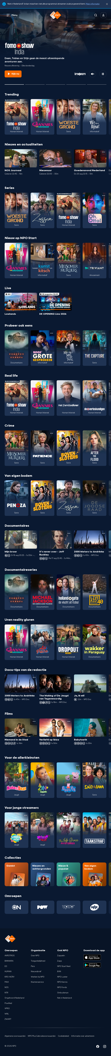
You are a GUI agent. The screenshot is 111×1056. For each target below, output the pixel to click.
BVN (59, 972)
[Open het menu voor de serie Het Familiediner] (77, 383)
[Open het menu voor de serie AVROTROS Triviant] (103, 245)
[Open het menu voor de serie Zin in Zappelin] (51, 765)
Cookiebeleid (63, 1036)
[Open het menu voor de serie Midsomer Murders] (77, 245)
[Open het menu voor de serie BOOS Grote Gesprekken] (51, 333)
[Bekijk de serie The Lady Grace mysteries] (68, 830)
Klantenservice (37, 982)
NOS (7, 987)
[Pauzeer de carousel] (102, 73)
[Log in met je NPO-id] (103, 15)
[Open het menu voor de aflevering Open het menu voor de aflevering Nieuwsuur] (69, 152)
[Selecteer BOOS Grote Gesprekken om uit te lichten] (76, 83)
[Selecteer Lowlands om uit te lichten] (35, 83)
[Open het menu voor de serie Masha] (25, 765)
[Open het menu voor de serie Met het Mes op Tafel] (77, 333)
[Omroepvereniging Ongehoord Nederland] (16, 907)
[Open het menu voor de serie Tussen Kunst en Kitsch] (51, 245)
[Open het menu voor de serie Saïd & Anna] (103, 765)
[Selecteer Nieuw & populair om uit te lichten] (96, 83)
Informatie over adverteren (82, 1036)
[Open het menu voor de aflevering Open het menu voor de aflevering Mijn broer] (34, 533)
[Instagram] (104, 1047)
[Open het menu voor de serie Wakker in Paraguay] (103, 627)
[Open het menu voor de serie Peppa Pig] (77, 765)
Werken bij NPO (37, 977)
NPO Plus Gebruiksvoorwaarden (42, 1036)
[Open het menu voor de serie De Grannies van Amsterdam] (51, 102)
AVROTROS (10, 956)
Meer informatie (92, 4)
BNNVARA (9, 961)
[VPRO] (68, 907)
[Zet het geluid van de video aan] (92, 73)
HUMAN (8, 972)
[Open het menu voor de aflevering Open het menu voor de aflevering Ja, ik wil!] (103, 677)
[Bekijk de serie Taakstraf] (94, 830)
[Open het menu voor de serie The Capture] (103, 333)
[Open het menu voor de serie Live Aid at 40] (103, 577)
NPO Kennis (62, 982)
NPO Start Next (64, 966)
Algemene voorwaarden (15, 1036)
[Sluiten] (107, 4)
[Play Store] (92, 965)
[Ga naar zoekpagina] (96, 15)
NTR (6, 993)
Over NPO (35, 956)
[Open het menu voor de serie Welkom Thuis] (51, 815)
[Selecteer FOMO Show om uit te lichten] (14, 83)
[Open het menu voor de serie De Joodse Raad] (103, 483)
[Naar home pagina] (55, 15)
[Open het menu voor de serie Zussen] (51, 195)
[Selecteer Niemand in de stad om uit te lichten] (55, 83)
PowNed (8, 1003)
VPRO (7, 1008)
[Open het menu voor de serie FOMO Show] (25, 102)
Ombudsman (63, 993)
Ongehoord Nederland (14, 998)
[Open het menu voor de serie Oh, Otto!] (103, 195)
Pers (33, 966)
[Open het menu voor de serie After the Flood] (103, 433)
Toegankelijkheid (38, 961)
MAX (7, 982)
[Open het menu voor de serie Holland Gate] (77, 577)
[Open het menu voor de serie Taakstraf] (103, 815)
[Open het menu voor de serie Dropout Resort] (77, 627)
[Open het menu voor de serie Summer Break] (25, 815)
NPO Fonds (62, 987)
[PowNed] (42, 907)
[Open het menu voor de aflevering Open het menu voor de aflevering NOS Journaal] (34, 152)
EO (6, 966)
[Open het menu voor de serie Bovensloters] (77, 433)
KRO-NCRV (9, 977)
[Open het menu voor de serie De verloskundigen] (103, 383)
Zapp (59, 961)
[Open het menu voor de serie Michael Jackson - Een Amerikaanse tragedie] (51, 577)
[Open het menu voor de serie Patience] (51, 433)
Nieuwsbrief (36, 972)
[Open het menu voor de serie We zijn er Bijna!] (103, 102)
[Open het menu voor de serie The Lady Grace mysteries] (77, 815)
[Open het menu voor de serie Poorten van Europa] (25, 333)
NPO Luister (62, 977)
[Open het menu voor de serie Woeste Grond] (77, 102)
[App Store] (92, 957)
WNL (7, 1014)
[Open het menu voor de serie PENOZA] (25, 483)
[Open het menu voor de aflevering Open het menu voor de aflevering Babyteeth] (103, 721)
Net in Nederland (64, 998)
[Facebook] (97, 1047)
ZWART (8, 1019)
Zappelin (61, 956)
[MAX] (94, 907)
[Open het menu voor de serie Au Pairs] (51, 627)
